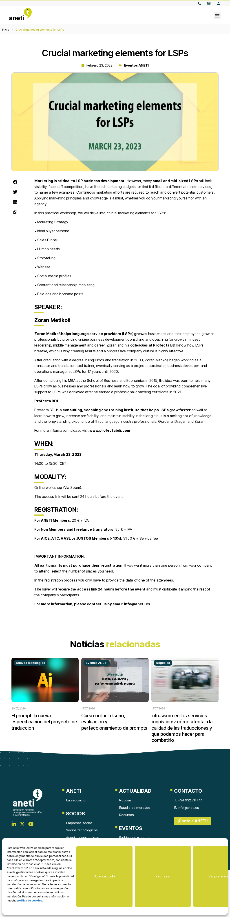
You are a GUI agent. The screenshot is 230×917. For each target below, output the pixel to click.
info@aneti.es (137, 604)
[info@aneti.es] (209, 3)
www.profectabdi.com (109, 430)
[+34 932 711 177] (200, 3)
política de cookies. (30, 900)
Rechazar (162, 876)
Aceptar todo (104, 876)
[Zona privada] (219, 3)
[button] (217, 15)
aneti (16, 18)
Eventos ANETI (136, 65)
